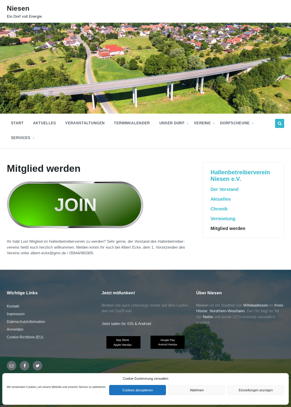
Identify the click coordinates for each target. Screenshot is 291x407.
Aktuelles (221, 199)
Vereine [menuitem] (202, 123)
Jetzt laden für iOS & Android (126, 324)
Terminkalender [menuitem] (132, 123)
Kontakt (13, 306)
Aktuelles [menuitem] (44, 123)
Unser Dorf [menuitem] (172, 123)
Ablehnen (197, 390)
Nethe (208, 317)
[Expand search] (279, 123)
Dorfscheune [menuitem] (235, 123)
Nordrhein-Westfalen (227, 311)
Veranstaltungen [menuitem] (85, 123)
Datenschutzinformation (26, 322)
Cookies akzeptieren (137, 390)
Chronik (219, 208)
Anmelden (15, 329)
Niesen (18, 8)
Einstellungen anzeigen (256, 390)
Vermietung (223, 218)
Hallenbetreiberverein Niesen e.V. (240, 175)
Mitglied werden (228, 228)
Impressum (16, 314)
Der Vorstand (224, 189)
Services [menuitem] (20, 138)
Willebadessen (255, 305)
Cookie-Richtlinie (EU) (25, 337)
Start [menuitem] (17, 123)
